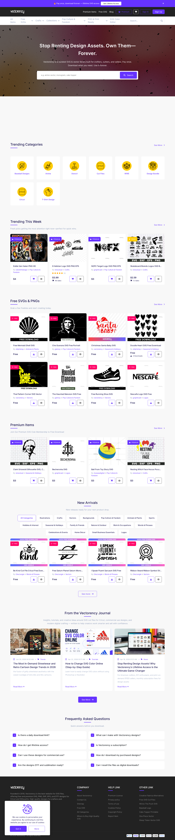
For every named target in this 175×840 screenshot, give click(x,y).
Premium (125, 12)
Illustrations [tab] (45, 518)
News (146, 659)
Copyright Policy (115, 812)
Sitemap (80, 804)
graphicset (98, 270)
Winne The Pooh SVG (148, 804)
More (36, 829)
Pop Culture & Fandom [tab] (110, 518)
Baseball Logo (145, 808)
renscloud (58, 270)
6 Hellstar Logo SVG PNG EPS (65, 266)
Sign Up (158, 12)
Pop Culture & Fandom (113, 270)
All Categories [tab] (27, 518)
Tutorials (95, 659)
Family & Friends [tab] (77, 525)
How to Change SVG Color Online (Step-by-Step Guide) (84, 665)
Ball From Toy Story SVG (102, 469)
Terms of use (113, 804)
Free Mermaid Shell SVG (24, 345)
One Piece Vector (146, 816)
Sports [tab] (152, 518)
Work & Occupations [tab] (122, 525)
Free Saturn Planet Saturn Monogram (68, 570)
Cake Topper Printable (148, 812)
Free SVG (81, 808)
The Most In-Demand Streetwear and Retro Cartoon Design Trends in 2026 (34, 665)
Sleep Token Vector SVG (149, 820)
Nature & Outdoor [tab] (98, 525)
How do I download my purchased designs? (118, 755)
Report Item (113, 816)
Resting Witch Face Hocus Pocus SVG (146, 469)
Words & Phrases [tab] (145, 525)
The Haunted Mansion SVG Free (66, 394)
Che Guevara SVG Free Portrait (66, 345)
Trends (42, 659)
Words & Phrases (33, 574)
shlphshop (20, 349)
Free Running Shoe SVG (102, 394)
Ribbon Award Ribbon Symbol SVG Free (146, 570)
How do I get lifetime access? (33, 745)
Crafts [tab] (59, 518)
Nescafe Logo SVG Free (141, 394)
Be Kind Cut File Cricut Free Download (29, 570)
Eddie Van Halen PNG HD (24, 266)
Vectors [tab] (72, 518)
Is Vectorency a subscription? (111, 745)
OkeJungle (20, 574)
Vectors (30, 398)
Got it (18, 829)
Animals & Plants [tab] (134, 518)
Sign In (145, 12)
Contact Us (81, 800)
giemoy (57, 349)
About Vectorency (84, 795)
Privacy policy (114, 800)
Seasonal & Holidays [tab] (54, 525)
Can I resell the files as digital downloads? (117, 765)
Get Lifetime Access (111, 3)
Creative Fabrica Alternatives (151, 795)
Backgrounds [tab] (88, 518)
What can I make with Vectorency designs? (118, 735)
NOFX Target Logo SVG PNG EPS (106, 266)
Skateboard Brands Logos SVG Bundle (146, 266)
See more (86, 594)
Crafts (67, 270)
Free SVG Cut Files (147, 800)
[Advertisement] (87, 118)
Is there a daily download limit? (33, 735)
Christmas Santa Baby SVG (103, 345)
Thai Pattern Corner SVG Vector (27, 394)
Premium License (115, 795)
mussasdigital (99, 473)
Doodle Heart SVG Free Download (145, 345)
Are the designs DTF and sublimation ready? (40, 765)
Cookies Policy (114, 808)
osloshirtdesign (21, 270)
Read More (17, 686)
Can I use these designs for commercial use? (41, 755)
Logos (145, 398)
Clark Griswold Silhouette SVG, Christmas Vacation (29, 469)
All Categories (83, 812)
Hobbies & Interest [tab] (31, 525)
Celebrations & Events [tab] (58, 532)
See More (158, 145)
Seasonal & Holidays (113, 349)
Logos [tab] (124, 532)
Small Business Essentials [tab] (103, 532)
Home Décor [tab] (80, 532)
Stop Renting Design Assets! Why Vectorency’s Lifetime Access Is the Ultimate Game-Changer (138, 667)
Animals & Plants (32, 349)
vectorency (98, 349)
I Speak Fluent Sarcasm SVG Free (106, 570)
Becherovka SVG (59, 469)
